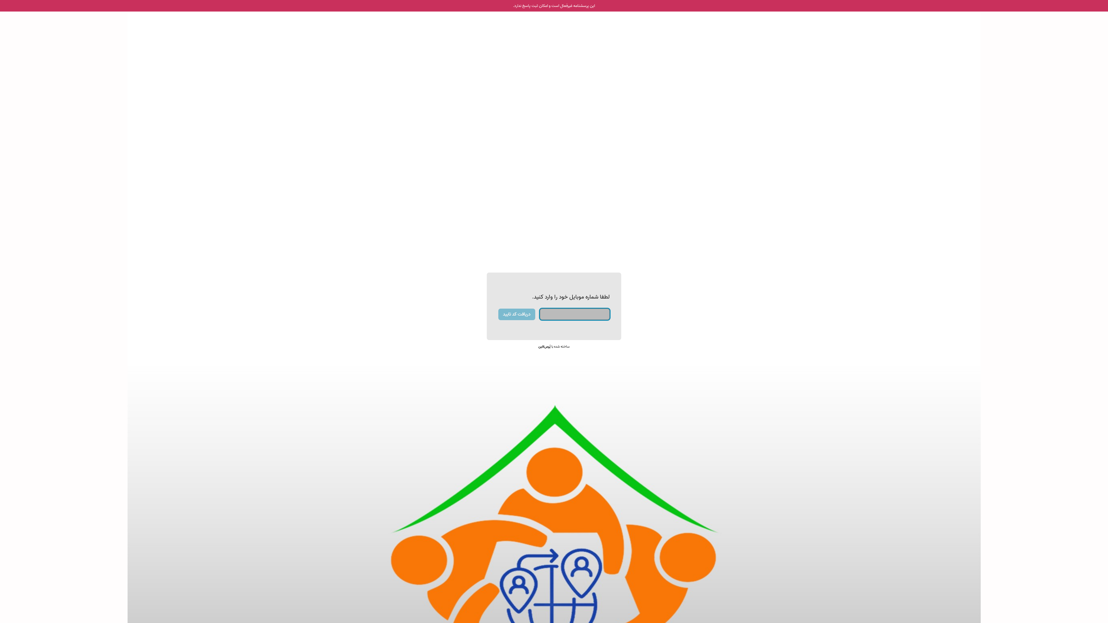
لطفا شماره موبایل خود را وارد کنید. (571, 297)
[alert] (554, 6)
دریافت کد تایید (517, 314)
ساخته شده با (554, 346)
